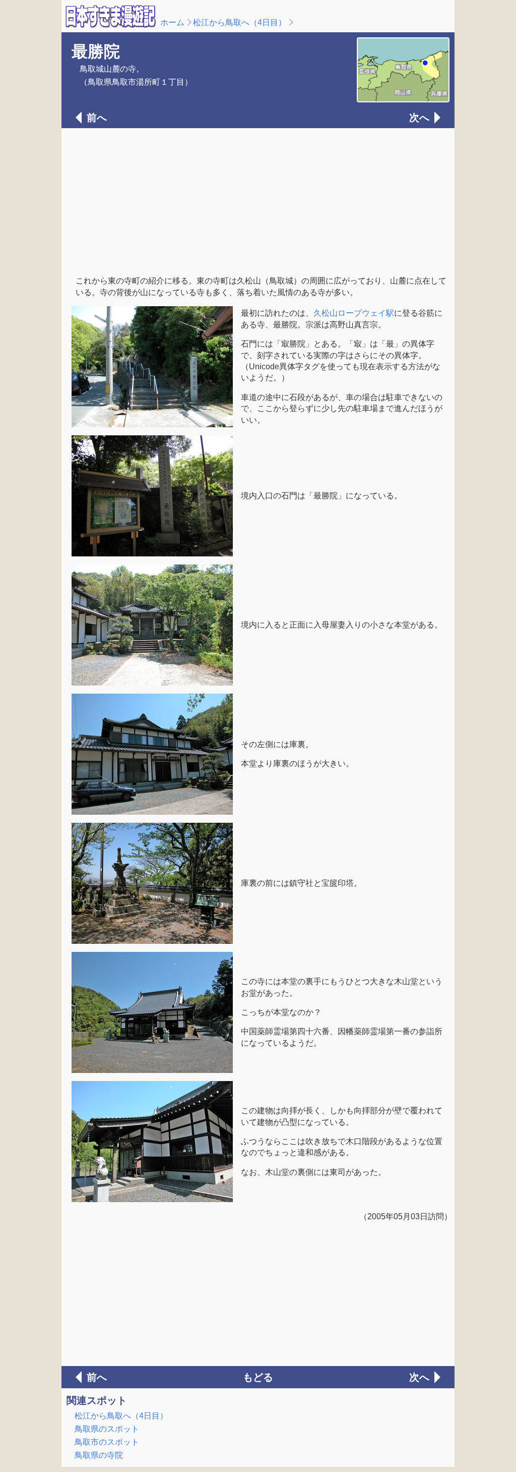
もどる (258, 1377)
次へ (419, 117)
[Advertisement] (258, 200)
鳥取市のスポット (107, 1442)
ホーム (172, 22)
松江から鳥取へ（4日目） (239, 22)
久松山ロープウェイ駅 (353, 313)
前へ (97, 117)
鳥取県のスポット (107, 1429)
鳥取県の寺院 (99, 1455)
